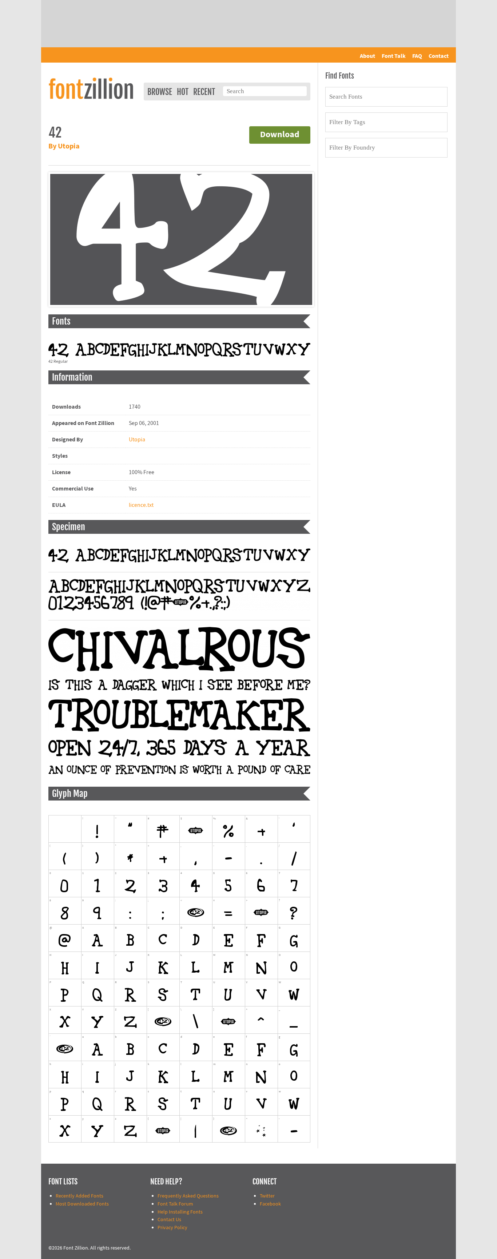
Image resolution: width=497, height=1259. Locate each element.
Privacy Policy (172, 1227)
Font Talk (394, 56)
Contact (439, 56)
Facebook (270, 1203)
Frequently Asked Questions (188, 1195)
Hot (182, 92)
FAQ (417, 56)
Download (279, 135)
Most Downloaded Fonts (82, 1203)
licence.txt (141, 505)
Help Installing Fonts (180, 1211)
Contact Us (169, 1219)
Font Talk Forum (175, 1203)
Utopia (137, 439)
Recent (204, 92)
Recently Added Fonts (79, 1195)
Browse (159, 92)
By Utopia (64, 146)
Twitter (267, 1195)
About (367, 56)
